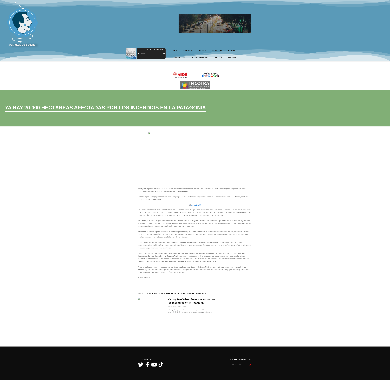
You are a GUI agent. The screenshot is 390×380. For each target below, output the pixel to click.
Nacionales (217, 50)
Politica (202, 50)
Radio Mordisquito (200, 57)
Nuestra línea (179, 57)
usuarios (232, 57)
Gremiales (188, 50)
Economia (232, 50)
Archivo (218, 57)
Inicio (175, 50)
